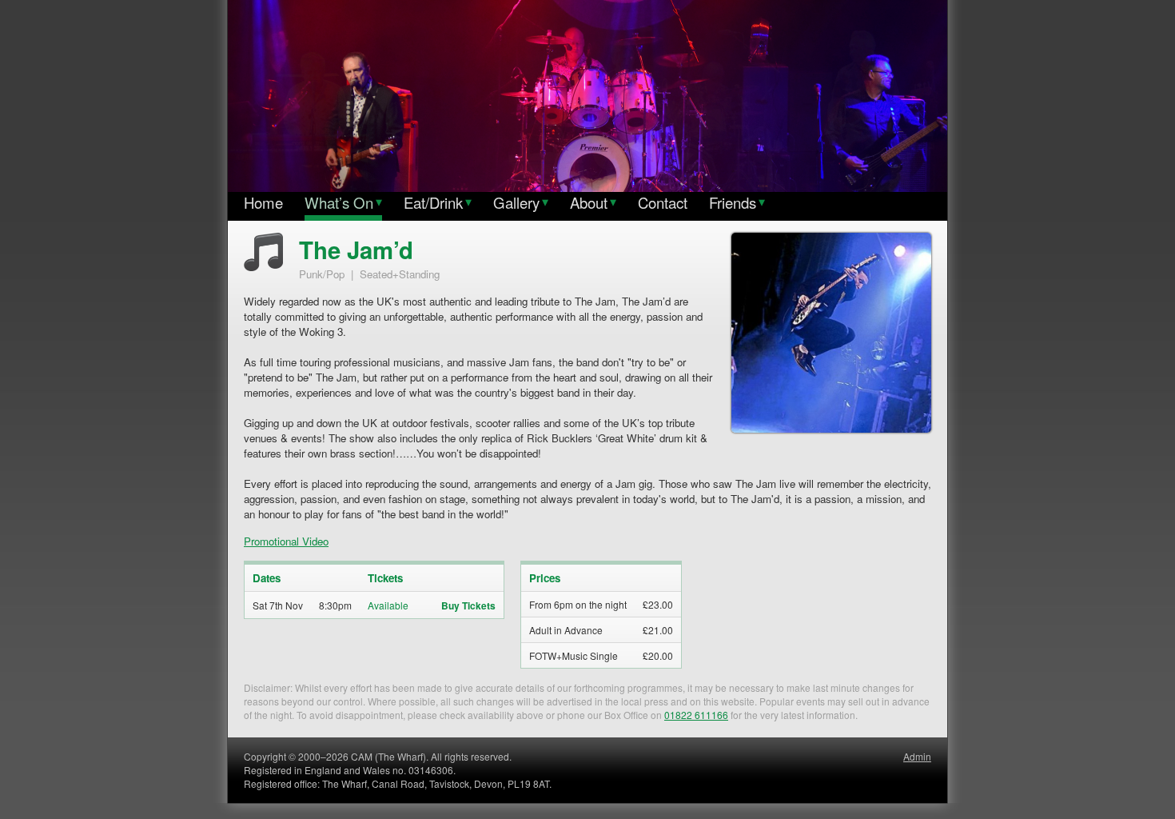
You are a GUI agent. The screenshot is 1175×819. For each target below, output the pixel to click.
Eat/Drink (438, 202)
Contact (662, 202)
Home (263, 202)
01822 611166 (696, 714)
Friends (737, 202)
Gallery (520, 202)
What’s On (343, 202)
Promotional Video (286, 541)
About (593, 202)
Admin (917, 756)
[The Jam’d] (831, 430)
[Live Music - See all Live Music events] (263, 266)
